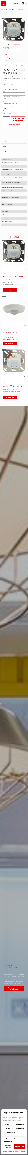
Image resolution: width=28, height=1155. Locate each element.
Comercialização (11, 1139)
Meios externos (10, 1132)
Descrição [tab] (5, 141)
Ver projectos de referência (14, 988)
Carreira (5, 1151)
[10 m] (14, 262)
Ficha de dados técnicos (14, 124)
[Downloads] (15, 3)
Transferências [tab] (6, 151)
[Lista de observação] (19, 3)
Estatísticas (9, 1128)
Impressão (10, 1151)
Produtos (11, 9)
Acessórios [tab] (5, 146)
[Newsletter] (17, 3)
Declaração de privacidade (19, 1151)
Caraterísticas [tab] (6, 135)
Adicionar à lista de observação (18, 119)
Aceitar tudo (19, 1146)
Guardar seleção (8, 1146)
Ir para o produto (10, 290)
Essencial (6, 1124)
